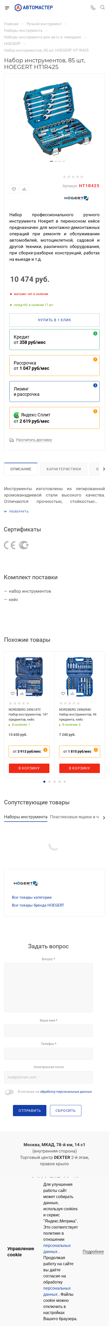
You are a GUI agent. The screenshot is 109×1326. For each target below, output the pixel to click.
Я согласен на (55, 1092)
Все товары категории (32, 897)
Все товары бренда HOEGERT (38, 905)
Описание (20, 469)
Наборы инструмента (25, 816)
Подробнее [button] (93, 1251)
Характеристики (63, 469)
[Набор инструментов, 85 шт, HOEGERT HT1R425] (58, 119)
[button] (44, 781)
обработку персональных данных (66, 1092)
